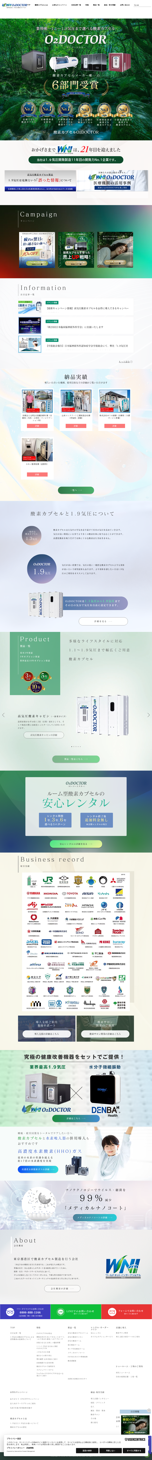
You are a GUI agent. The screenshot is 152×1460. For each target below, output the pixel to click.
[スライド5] (80, 746)
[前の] (3, 715)
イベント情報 (52, 302)
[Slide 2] (71, 746)
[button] (42, 5)
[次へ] (149, 715)
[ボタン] (40, 180)
